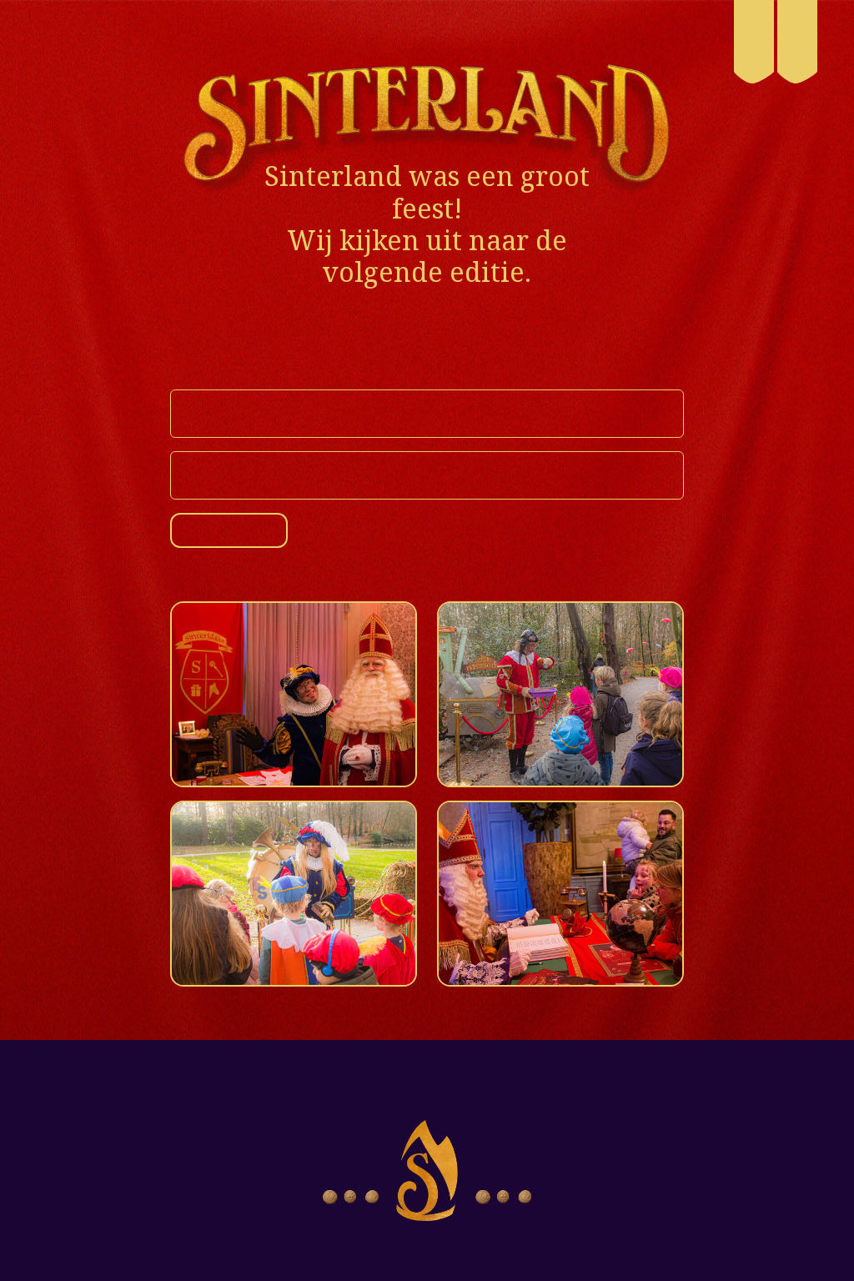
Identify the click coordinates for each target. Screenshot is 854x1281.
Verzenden (240, 531)
